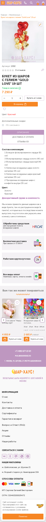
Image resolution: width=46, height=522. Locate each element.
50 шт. (36, 327)
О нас (5, 397)
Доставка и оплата (12, 408)
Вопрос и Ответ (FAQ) (13, 425)
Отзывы (6, 436)
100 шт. (41, 327)
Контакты (7, 402)
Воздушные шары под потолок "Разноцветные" (33, 322)
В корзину (18, 104)
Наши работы (9, 441)
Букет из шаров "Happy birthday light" (11, 322)
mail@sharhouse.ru (23, 356)
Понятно (23, 516)
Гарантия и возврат (12, 419)
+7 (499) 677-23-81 (23, 351)
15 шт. (26, 327)
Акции (5, 430)
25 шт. (31, 327)
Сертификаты (9, 413)
